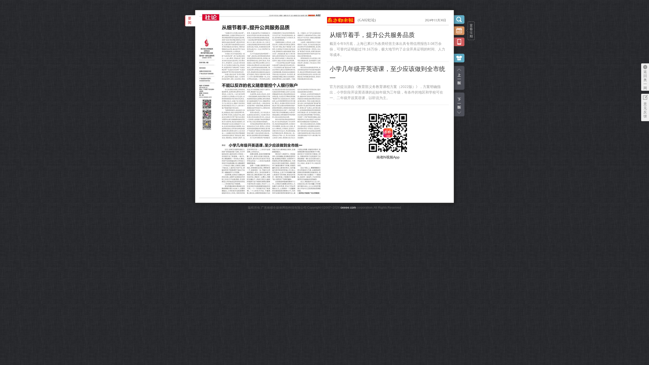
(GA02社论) (367, 20)
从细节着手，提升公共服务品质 (372, 35)
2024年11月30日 (435, 20)
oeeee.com (348, 207)
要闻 (189, 20)
